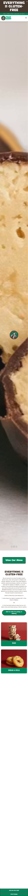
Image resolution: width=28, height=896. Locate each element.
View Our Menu (14, 560)
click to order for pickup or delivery (14, 612)
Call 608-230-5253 (14, 890)
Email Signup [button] (14, 894)
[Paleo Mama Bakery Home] (6, 18)
